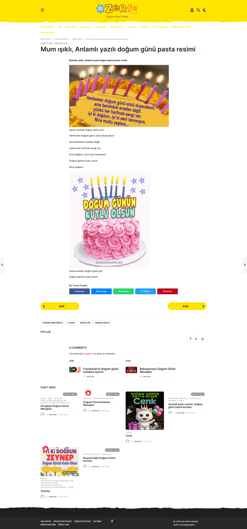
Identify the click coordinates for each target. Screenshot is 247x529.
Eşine (50, 398)
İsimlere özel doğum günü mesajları (57, 481)
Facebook (79, 291)
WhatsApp (123, 291)
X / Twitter (145, 291)
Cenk (129, 435)
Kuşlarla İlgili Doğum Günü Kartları (99, 459)
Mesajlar (71, 26)
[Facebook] (112, 521)
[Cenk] (145, 411)
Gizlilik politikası (62, 521)
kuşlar (97, 454)
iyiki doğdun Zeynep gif (51, 485)
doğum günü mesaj (53, 323)
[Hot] (88, 393)
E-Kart (71, 323)
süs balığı (172, 400)
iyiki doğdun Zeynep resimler (53, 487)
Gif (60, 26)
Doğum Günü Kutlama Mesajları (96, 403)
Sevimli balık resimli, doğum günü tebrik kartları (185, 406)
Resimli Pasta (102, 323)
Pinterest (167, 291)
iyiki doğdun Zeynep (49, 483)
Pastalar (100, 26)
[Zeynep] (60, 461)
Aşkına (43, 398)
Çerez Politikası (82, 521)
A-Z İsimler (160, 26)
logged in (88, 353)
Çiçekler (86, 26)
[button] (42, 10)
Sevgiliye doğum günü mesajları (55, 403)
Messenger (101, 291)
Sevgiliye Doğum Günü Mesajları (55, 407)
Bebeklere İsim (181, 26)
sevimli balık (195, 398)
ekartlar (85, 323)
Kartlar (132, 26)
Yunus (181, 400)
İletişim (97, 521)
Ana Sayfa (47, 26)
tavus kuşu (107, 454)
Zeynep (71, 487)
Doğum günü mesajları (103, 398)
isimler (144, 26)
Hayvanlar (117, 26)
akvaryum (183, 398)
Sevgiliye (58, 398)
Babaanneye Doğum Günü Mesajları (157, 370)
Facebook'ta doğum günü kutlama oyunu (100, 370)
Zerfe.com (47, 32)
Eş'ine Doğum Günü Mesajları (53, 400)
